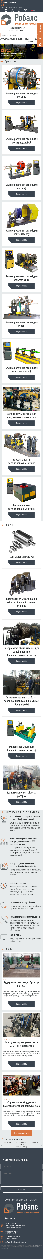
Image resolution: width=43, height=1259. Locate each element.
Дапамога (40, 29)
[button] (1, 1145)
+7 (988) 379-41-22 (10, 2)
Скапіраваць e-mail (16, 7)
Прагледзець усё (21, 1133)
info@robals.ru (5, 7)
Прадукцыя (6, 39)
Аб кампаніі (30, 40)
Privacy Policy (35, 1245)
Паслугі (14, 39)
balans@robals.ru (20, 1242)
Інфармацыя (22, 39)
